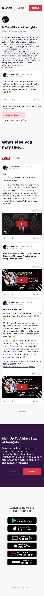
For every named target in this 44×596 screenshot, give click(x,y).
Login (21, 8)
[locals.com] (7, 8)
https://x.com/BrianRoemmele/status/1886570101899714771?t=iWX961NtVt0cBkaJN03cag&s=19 (22, 364)
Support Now (12, 115)
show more (7, 67)
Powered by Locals (22, 587)
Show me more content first (14, 120)
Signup (35, 8)
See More (22, 411)
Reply (38, 100)
